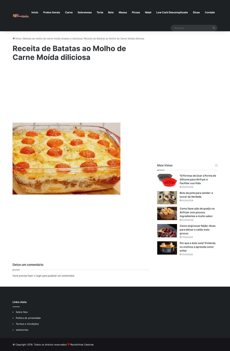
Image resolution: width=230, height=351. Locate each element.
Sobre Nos (22, 312)
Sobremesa (85, 12)
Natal (148, 12)
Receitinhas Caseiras (82, 344)
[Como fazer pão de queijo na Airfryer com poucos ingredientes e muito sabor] (167, 213)
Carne (69, 12)
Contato (210, 12)
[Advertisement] (81, 94)
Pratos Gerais (51, 12)
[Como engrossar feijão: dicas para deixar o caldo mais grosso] (167, 230)
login (39, 275)
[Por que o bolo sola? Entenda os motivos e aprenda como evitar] (167, 247)
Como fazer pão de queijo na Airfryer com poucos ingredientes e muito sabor (197, 212)
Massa (123, 12)
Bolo (111, 12)
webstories (22, 329)
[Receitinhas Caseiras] (21, 16)
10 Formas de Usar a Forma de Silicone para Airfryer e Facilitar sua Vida (198, 179)
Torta (100, 12)
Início (34, 12)
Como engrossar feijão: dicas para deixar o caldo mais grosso (198, 229)
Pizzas (136, 12)
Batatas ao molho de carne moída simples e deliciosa (52, 38)
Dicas (196, 12)
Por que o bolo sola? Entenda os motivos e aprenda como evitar (197, 246)
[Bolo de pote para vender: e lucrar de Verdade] (167, 197)
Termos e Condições (27, 323)
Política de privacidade (29, 317)
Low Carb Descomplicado (172, 12)
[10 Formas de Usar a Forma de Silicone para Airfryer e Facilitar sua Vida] (167, 180)
